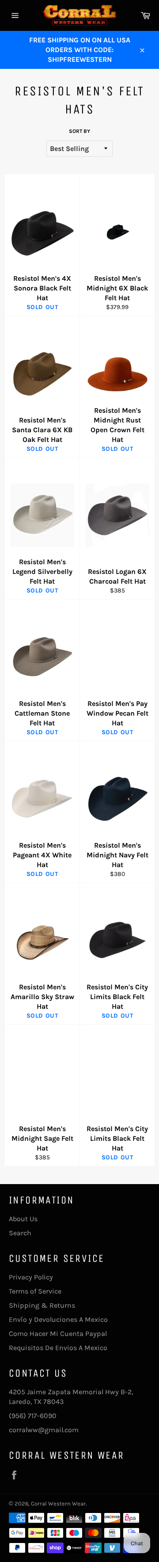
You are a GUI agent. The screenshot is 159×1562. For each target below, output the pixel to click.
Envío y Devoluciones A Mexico (58, 1319)
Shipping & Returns (42, 1305)
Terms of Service (35, 1291)
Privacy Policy (31, 1277)
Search (20, 1233)
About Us (23, 1219)
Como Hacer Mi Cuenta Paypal (58, 1333)
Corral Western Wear (58, 1503)
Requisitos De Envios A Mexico (58, 1347)
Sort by (79, 131)
